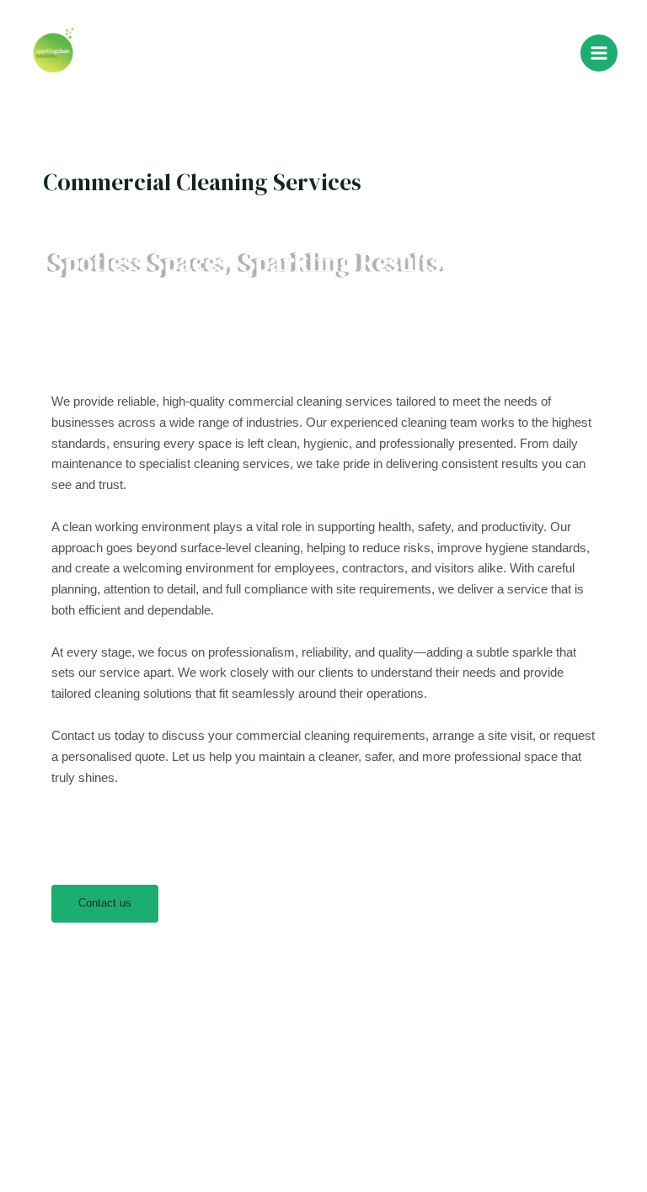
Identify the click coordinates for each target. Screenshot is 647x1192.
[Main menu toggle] (599, 53)
